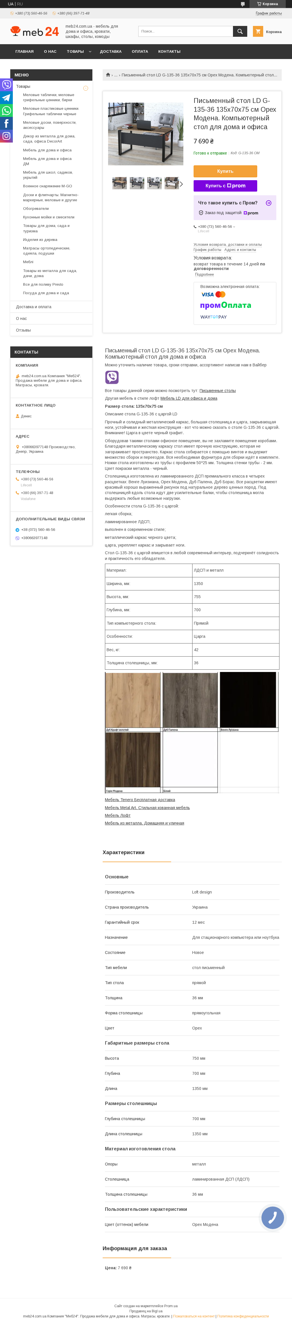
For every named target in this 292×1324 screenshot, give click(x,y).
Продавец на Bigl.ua (146, 1311)
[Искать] (240, 31)
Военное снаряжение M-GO (47, 186)
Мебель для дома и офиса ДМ (47, 161)
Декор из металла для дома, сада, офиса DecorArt (49, 138)
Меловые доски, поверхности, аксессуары (49, 125)
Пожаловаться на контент (194, 1316)
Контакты (169, 51)
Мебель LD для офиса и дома (189, 398)
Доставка (110, 51)
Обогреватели (36, 208)
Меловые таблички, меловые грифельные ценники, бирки (48, 97)
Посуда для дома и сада (46, 293)
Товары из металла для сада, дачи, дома (50, 273)
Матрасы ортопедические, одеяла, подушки (46, 250)
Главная (24, 51)
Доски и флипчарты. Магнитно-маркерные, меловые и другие (51, 197)
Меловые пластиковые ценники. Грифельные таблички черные (51, 111)
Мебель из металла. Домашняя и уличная (144, 823)
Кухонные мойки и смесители (48, 217)
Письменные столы (218, 390)
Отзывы (23, 330)
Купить (225, 171)
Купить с (216, 185)
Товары (75, 51)
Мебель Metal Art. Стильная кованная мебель (147, 807)
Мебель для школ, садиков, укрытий (48, 175)
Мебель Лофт (118, 815)
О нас (50, 51)
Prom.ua (171, 1306)
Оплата (140, 51)
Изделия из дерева (40, 239)
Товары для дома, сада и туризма (46, 228)
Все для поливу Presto (43, 284)
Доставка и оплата (33, 306)
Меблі (28, 262)
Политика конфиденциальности (243, 1316)
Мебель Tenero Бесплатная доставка (140, 799)
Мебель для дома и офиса (47, 150)
